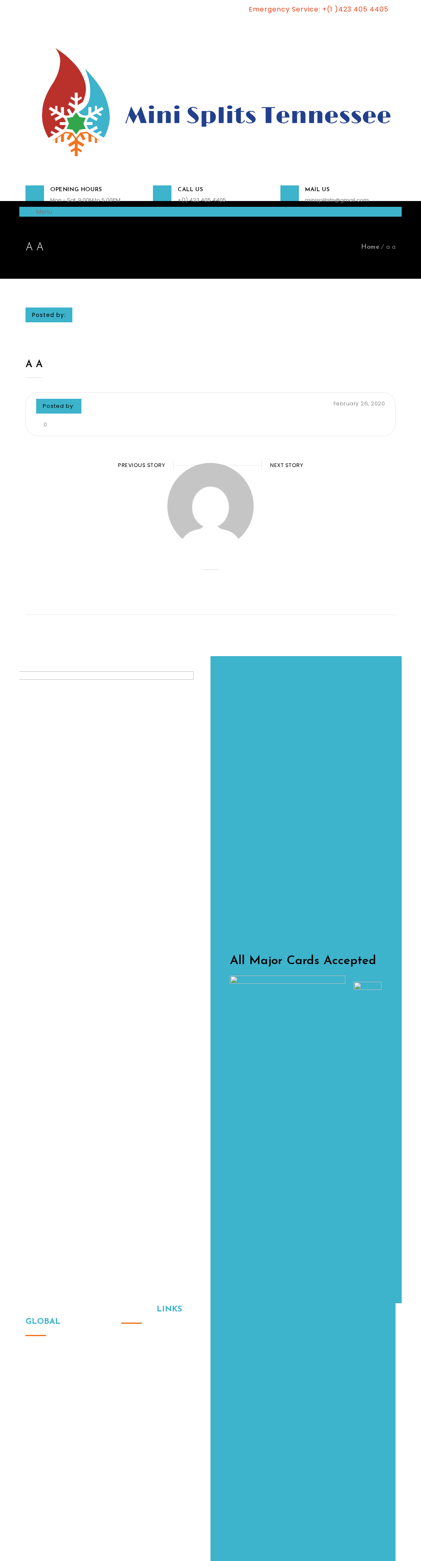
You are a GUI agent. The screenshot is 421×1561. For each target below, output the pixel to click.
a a (34, 365)
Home (370, 247)
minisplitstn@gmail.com (337, 200)
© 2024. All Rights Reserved (63, 1515)
